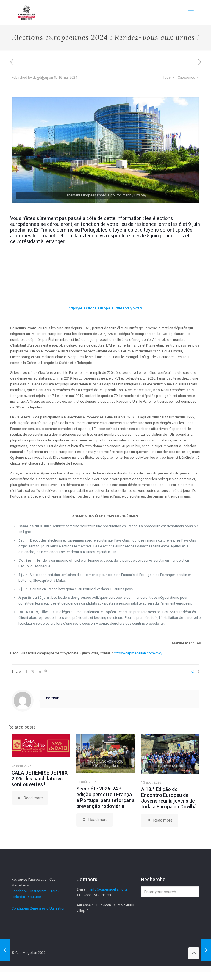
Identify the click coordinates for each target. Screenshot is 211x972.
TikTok (54, 891)
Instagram (38, 891)
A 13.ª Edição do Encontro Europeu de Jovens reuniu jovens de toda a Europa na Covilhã (169, 797)
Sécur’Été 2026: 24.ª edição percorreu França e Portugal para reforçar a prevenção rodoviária (105, 797)
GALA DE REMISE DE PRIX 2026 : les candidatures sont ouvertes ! (40, 778)
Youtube (34, 897)
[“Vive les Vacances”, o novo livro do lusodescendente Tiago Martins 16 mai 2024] (5, 950)
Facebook (20, 891)
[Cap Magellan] (26, 12)
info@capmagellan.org (108, 889)
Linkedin (18, 897)
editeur (42, 77)
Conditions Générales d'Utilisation (38, 908)
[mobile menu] (190, 12)
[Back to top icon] (193, 953)
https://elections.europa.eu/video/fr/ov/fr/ (105, 308)
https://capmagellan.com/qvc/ (138, 653)
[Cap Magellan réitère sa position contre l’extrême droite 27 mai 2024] (206, 950)
